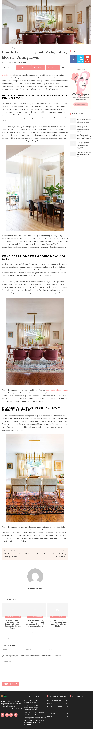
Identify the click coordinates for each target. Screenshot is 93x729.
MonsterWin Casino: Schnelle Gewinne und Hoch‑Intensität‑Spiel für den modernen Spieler (35, 623)
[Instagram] (7, 715)
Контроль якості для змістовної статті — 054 (84, 154)
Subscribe (88, 55)
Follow (81, 55)
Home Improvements (15, 48)
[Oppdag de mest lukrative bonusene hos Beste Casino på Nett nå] (73, 127)
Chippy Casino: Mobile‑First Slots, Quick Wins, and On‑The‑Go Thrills (57, 623)
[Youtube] (16, 715)
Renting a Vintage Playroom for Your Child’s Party (34, 702)
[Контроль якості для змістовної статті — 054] (73, 154)
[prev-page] (32, 632)
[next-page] (36, 632)
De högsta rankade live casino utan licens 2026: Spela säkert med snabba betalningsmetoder (83, 145)
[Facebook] (2, 715)
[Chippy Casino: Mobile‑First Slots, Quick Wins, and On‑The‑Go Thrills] (57, 610)
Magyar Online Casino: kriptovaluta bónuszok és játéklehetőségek (84, 120)
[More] (62, 67)
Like (74, 55)
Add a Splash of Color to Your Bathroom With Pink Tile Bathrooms (34, 722)
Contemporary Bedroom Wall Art (35, 718)
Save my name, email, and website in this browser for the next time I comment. (33, 656)
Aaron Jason (20, 62)
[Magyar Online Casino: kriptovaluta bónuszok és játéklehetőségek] (73, 120)
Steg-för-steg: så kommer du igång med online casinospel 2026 (84, 136)
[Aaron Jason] (35, 576)
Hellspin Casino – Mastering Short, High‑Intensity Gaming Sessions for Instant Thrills (13, 624)
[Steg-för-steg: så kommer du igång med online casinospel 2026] (73, 136)
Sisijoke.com (7, 75)
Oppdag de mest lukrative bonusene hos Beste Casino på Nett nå (83, 128)
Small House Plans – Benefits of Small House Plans (34, 713)
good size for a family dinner (56, 390)
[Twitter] (11, 715)
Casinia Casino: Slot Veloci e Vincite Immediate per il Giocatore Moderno (33, 707)
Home (4, 48)
